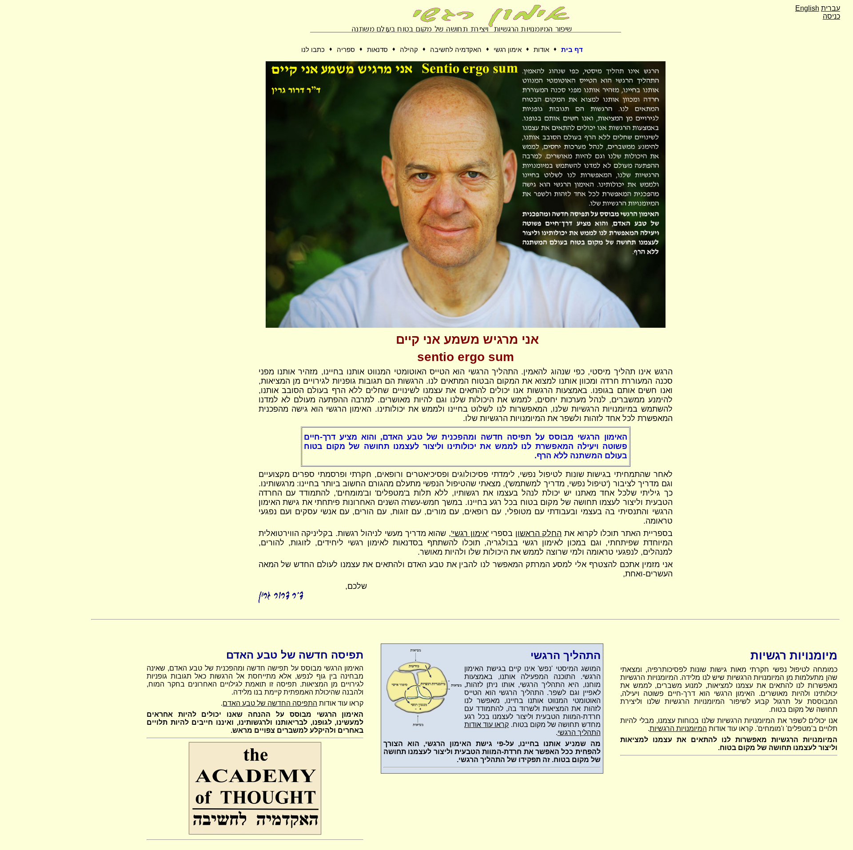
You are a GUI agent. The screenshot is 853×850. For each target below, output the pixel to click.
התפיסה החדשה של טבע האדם (270, 703)
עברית (830, 8)
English (807, 8)
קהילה (409, 49)
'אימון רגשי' (470, 533)
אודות (541, 49)
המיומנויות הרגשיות (678, 728)
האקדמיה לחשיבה (456, 49)
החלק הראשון (538, 533)
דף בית (572, 49)
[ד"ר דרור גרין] (466, 325)
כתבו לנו (313, 49)
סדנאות (377, 49)
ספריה (346, 49)
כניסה (831, 16)
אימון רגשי (508, 49)
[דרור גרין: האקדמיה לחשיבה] (255, 833)
